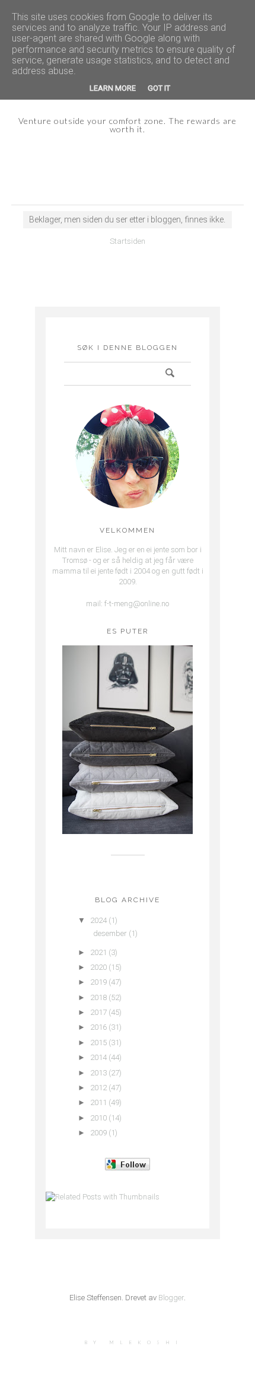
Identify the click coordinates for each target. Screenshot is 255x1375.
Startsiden (127, 241)
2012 (98, 1087)
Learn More (113, 88)
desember (110, 933)
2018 (98, 997)
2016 (98, 1027)
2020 (98, 967)
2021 (98, 952)
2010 (98, 1117)
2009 (98, 1132)
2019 (98, 982)
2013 (98, 1072)
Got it (159, 88)
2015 (98, 1042)
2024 (98, 920)
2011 (98, 1102)
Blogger (171, 1297)
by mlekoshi (133, 1342)
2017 (98, 1012)
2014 (98, 1057)
